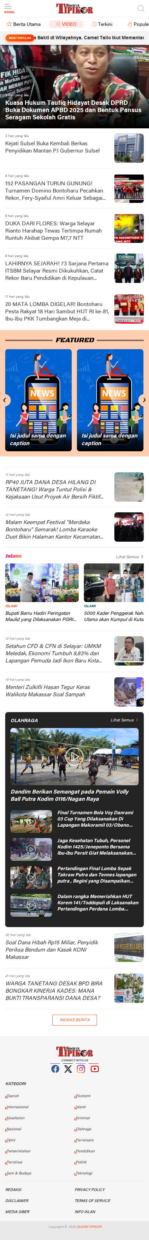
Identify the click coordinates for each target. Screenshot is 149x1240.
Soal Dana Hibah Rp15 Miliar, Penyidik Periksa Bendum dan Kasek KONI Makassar (51, 950)
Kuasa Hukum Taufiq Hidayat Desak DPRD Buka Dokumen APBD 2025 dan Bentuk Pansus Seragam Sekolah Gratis (73, 110)
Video (69, 24)
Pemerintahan (18, 1151)
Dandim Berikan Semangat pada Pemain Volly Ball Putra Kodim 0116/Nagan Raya (69, 795)
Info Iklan (84, 1212)
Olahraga (83, 1129)
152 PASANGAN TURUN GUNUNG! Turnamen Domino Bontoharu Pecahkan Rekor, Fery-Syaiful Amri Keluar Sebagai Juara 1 (54, 191)
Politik (81, 1162)
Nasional (13, 1129)
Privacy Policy (89, 1190)
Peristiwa (14, 1162)
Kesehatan (15, 1118)
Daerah (12, 1096)
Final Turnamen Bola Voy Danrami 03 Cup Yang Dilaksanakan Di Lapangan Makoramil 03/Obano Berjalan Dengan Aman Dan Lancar (96, 819)
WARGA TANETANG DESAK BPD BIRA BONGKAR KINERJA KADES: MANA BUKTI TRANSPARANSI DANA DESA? (54, 991)
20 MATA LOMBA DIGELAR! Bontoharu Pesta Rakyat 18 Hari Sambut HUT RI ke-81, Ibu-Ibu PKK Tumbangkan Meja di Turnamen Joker (57, 312)
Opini (10, 1140)
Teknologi (84, 1173)
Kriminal (83, 1118)
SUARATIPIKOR (89, 1227)
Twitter (68, 1077)
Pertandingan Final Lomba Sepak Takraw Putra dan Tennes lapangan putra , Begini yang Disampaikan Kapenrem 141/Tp (96, 875)
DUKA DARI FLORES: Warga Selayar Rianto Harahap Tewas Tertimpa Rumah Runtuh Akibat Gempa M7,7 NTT (53, 231)
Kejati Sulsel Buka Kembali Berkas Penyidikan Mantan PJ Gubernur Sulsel (52, 147)
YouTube (94, 1077)
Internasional (17, 1107)
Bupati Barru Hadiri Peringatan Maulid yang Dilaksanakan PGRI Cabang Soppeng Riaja (39, 617)
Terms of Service (92, 1201)
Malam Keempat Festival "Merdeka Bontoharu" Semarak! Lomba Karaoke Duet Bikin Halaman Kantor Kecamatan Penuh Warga (52, 530)
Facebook (55, 1077)
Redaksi (13, 1190)
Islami (11, 606)
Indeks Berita (75, 1020)
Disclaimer (16, 1201)
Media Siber (17, 1212)
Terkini (105, 24)
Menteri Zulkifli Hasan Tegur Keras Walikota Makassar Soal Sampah (47, 691)
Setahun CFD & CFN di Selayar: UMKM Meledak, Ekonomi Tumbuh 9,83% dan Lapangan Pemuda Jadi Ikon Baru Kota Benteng (53, 654)
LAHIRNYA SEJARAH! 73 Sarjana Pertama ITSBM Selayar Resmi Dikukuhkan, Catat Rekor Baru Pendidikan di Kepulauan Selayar (56, 271)
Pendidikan (85, 1151)
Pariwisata (85, 1140)
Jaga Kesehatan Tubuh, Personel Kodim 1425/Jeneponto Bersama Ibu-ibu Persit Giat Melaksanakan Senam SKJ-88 (94, 847)
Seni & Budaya (18, 1173)
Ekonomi (83, 1096)
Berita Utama (27, 24)
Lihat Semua (127, 557)
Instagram (81, 1077)
